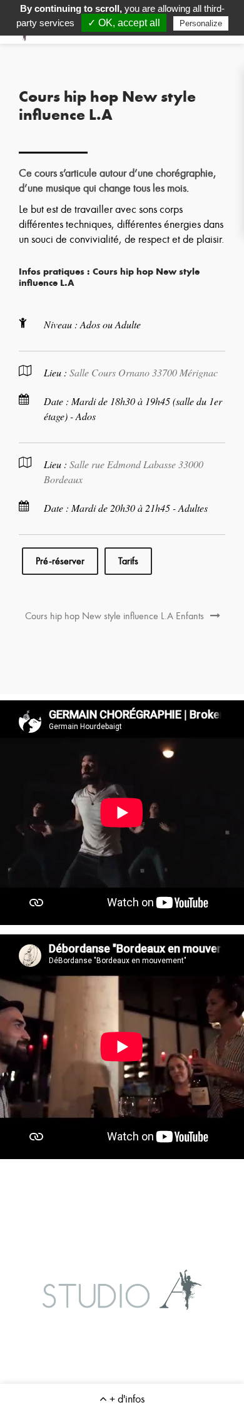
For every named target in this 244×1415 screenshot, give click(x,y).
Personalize (201, 23)
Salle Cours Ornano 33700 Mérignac (143, 372)
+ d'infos (126, 1399)
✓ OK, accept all (124, 22)
